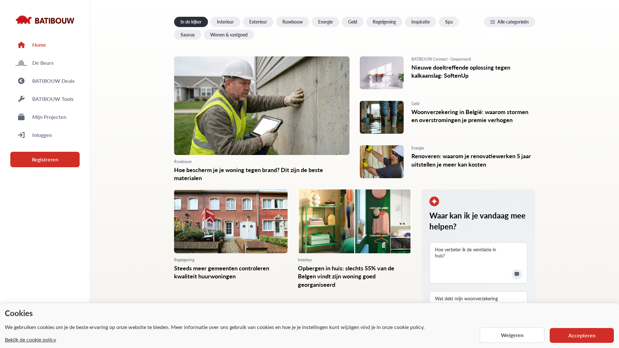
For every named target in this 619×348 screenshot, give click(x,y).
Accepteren (581, 335)
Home (39, 44)
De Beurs (43, 62)
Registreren (45, 159)
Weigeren (512, 335)
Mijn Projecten (49, 117)
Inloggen (42, 135)
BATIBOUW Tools (53, 98)
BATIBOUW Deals (53, 80)
